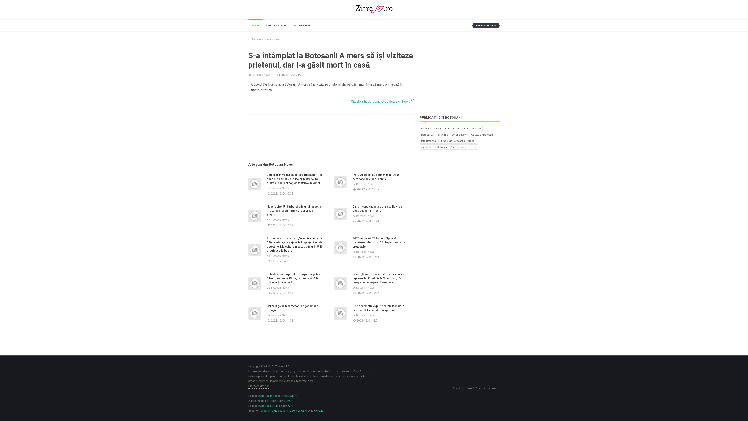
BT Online (443, 134)
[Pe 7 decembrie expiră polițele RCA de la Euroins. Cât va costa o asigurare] (340, 313)
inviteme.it (287, 400)
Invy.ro (289, 405)
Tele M (473, 147)
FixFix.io (318, 410)
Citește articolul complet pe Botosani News (381, 101)
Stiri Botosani (458, 147)
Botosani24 (427, 134)
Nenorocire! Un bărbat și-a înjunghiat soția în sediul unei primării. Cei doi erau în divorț (294, 210)
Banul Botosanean (431, 128)
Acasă (456, 388)
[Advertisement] (331, 143)
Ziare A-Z (471, 388)
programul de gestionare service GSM (284, 410)
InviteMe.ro (290, 395)
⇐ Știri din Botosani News (264, 39)
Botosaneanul (453, 128)
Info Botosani (428, 140)
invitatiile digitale (268, 405)
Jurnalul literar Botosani (434, 147)
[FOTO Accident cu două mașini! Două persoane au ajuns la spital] (340, 182)
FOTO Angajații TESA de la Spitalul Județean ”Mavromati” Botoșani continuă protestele (379, 242)
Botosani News (261, 74)
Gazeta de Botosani (482, 134)
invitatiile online (267, 395)
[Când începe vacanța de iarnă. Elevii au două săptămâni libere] (340, 214)
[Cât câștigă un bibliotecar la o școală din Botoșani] (254, 313)
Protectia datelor (258, 385)
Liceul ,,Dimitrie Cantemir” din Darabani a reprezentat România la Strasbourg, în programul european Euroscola (378, 278)
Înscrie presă (490, 388)
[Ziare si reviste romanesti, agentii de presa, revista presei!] (374, 9)
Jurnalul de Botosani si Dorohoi (457, 140)
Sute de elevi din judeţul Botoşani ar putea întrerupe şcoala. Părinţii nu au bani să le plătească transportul (293, 278)
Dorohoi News (460, 134)
